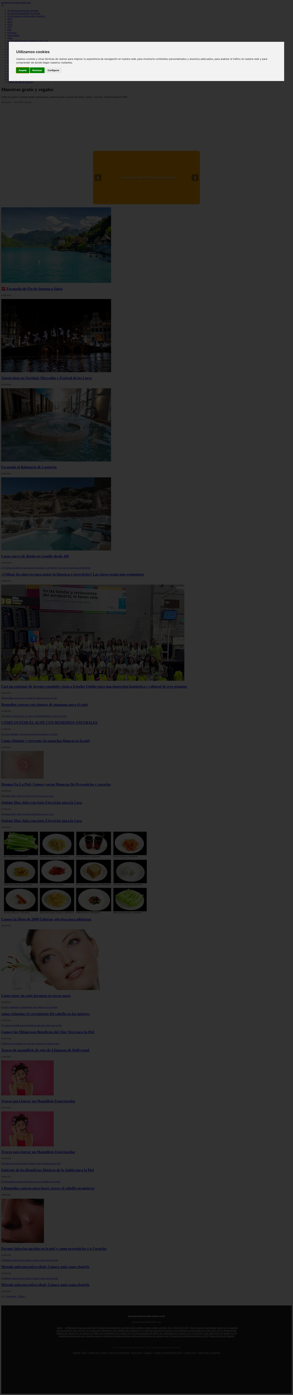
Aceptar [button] (23, 70)
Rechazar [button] (37, 70)
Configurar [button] (53, 70)
